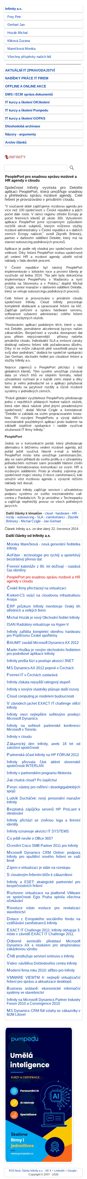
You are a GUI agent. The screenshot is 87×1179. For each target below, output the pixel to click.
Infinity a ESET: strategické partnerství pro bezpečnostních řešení (43, 884)
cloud (49, 513)
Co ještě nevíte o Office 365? (30, 838)
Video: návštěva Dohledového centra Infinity (42, 963)
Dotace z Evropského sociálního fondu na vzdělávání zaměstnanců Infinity (43, 921)
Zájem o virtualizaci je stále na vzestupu (38, 867)
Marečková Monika (21, 48)
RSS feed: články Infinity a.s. (26, 1170)
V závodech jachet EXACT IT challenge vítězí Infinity (43, 705)
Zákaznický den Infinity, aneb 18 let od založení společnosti (43, 746)
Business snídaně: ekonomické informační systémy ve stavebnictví (43, 990)
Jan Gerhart (52, 521)
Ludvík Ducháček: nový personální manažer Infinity (43, 800)
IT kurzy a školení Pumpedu (26, 110)
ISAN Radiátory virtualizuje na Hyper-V (38, 624)
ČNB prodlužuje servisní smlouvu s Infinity (40, 956)
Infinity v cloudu (19, 736)
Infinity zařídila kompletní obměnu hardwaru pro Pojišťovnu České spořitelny (43, 634)
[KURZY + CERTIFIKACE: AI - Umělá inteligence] (39, 1162)
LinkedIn (59, 1170)
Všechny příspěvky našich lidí (29, 57)
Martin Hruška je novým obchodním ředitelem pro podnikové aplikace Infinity (43, 652)
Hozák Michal (17, 33)
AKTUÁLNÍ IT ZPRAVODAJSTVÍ (30, 70)
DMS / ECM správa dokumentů (29, 94)
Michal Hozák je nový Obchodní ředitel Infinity (43, 617)
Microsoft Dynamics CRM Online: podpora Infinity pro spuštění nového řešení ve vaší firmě (43, 856)
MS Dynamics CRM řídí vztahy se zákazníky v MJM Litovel (43, 1013)
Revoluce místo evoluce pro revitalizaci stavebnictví (43, 910)
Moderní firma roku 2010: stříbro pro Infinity (41, 970)
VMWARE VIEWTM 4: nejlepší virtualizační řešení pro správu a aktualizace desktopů (43, 979)
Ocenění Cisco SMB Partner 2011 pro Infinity (42, 845)
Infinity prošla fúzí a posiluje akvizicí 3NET (40, 661)
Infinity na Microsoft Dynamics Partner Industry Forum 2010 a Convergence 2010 (43, 1002)
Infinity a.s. (13, 9)
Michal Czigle (31, 521)
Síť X (48, 1170)
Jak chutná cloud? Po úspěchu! (32, 780)
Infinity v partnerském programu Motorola (39, 773)
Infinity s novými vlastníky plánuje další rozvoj (43, 689)
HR (74, 513)
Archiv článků (16, 142)
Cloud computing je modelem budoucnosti (40, 696)
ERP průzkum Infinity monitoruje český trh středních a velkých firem (43, 608)
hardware (62, 513)
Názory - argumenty (20, 134)
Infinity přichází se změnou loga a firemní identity (43, 822)
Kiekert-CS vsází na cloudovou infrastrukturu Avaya (43, 597)
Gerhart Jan (16, 24)
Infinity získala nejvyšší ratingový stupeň (38, 682)
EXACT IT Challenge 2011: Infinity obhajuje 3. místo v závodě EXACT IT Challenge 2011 (43, 932)
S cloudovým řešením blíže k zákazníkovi (39, 875)
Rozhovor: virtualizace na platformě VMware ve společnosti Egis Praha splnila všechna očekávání (43, 897)
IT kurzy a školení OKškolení (27, 102)
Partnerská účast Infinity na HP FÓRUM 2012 (43, 755)
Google (72, 1170)
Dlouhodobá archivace (22, 126)
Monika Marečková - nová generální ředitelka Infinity (43, 546)
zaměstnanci (55, 517)
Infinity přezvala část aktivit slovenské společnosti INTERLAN (43, 764)
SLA (40, 517)
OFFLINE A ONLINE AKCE (25, 86)
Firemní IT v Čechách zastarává (32, 675)
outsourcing (25, 517)
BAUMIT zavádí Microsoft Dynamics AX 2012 (43, 643)
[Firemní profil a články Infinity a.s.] (15, 161)
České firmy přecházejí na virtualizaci (36, 588)
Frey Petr (14, 17)
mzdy (10, 517)
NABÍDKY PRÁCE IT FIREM (26, 78)
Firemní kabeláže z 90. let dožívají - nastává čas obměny (43, 568)
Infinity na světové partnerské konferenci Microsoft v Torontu (43, 728)
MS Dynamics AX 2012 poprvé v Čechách (40, 668)
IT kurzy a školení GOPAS (25, 118)
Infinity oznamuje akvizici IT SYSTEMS (38, 831)
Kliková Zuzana (18, 41)
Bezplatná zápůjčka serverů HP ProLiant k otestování (43, 811)
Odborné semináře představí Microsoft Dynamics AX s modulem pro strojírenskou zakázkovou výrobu (43, 945)
